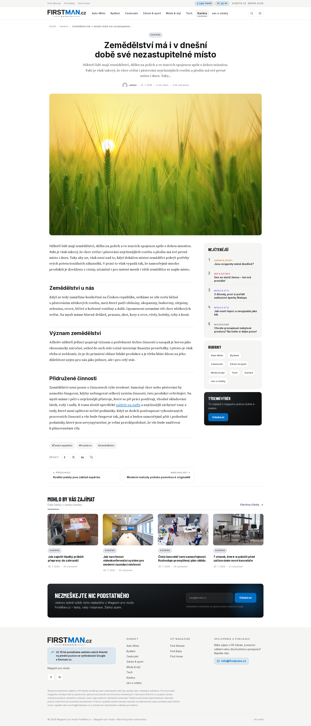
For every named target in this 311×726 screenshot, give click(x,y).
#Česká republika (62, 445)
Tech (189, 13)
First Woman (54, 3)
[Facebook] (51, 676)
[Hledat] (251, 13)
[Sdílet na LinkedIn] (82, 457)
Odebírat (218, 417)
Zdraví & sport (152, 13)
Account (258, 719)
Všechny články (249, 504)
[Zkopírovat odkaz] (91, 457)
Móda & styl (173, 13)
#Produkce (85, 445)
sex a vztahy (220, 13)
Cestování (131, 13)
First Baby (69, 3)
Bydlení (115, 13)
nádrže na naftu (128, 405)
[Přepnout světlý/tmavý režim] (260, 13)
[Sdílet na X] (73, 457)
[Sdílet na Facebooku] (64, 457)
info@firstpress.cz (233, 660)
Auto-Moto (98, 13)
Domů (52, 26)
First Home (84, 3)
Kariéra (202, 13)
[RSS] (59, 676)
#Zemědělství (106, 445)
